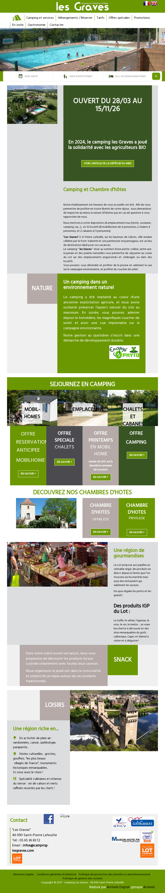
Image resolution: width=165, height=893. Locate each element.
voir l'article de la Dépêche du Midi (107, 163)
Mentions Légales (23, 874)
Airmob (149, 887)
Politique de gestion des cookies (82, 878)
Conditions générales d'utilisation (56, 874)
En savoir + (28, 473)
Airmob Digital (118, 887)
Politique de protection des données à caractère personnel (114, 874)
